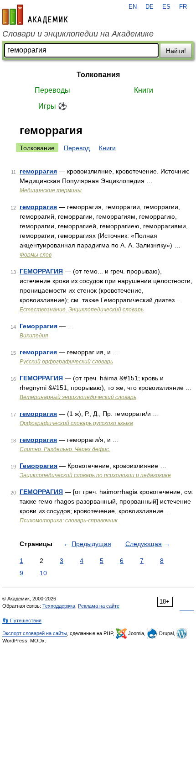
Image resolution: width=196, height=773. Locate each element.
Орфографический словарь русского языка (76, 423)
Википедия (34, 335)
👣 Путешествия (21, 620)
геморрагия (38, 171)
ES (166, 7)
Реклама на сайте (98, 606)
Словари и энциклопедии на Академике (78, 33)
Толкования (98, 75)
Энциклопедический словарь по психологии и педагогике (95, 475)
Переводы (52, 90)
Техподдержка (58, 606)
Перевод (77, 148)
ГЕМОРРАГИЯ (41, 271)
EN (133, 7)
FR (183, 7)
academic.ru (35, 15)
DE (149, 7)
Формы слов (36, 255)
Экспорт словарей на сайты (34, 633)
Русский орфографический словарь (66, 361)
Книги (143, 90)
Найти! (176, 50)
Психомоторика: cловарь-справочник (69, 520)
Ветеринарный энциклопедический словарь (78, 397)
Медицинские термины (51, 190)
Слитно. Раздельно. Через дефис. (65, 449)
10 (43, 573)
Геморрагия (38, 326)
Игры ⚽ (52, 106)
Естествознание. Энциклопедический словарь (82, 309)
